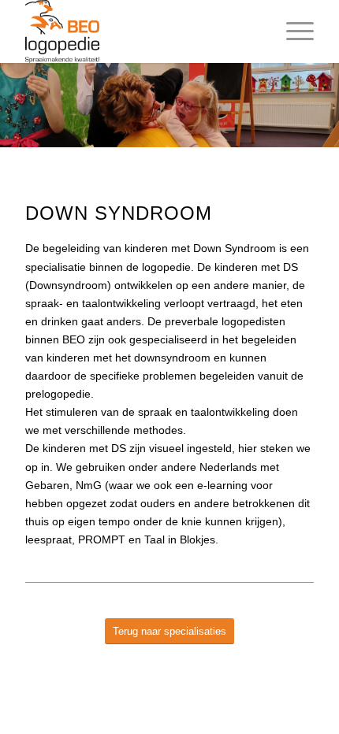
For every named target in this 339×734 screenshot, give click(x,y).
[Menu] (292, 31)
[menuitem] (292, 31)
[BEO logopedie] (140, 31)
